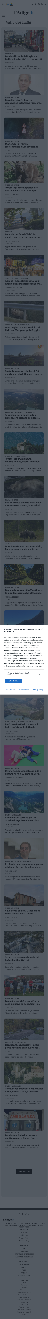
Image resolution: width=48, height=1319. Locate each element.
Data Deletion (10, 690)
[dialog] (24, 659)
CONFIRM (14, 681)
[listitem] (24, 674)
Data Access (24, 690)
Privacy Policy (38, 690)
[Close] (43, 629)
